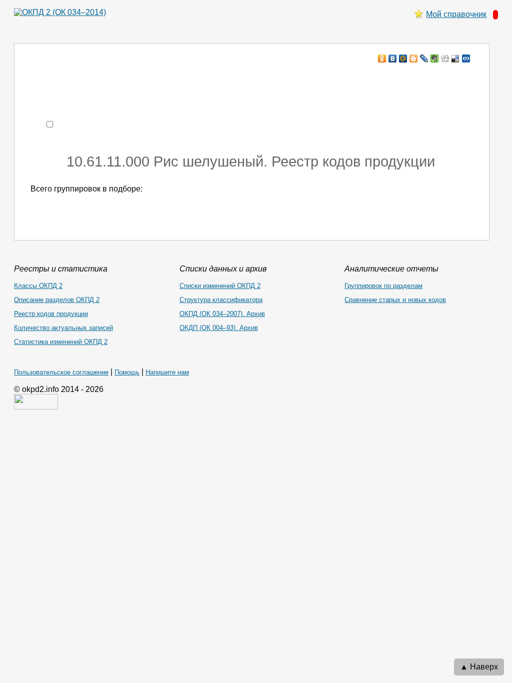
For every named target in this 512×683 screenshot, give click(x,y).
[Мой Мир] (403, 58)
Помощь (127, 372)
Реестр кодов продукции (51, 314)
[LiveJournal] (424, 58)
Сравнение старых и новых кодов (395, 300)
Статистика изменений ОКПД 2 (61, 342)
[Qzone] (466, 58)
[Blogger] (413, 58)
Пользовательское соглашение (61, 372)
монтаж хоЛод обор (125, 78)
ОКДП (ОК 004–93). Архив (219, 328)
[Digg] (445, 58)
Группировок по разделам (383, 286)
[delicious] (455, 58)
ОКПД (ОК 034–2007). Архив (222, 314)
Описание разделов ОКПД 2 (57, 300)
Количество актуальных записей (63, 328)
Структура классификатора (221, 300)
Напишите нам (167, 372)
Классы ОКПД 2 (38, 286)
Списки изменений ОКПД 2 (220, 286)
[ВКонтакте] (393, 58)
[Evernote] (435, 58)
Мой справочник (456, 14)
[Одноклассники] (382, 58)
